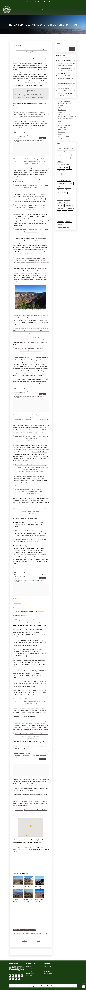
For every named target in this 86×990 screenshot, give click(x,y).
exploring (69, 170)
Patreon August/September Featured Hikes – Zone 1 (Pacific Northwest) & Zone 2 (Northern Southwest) (66, 93)
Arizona (14, 933)
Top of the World (70, 208)
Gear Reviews (62, 110)
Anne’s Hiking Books (30, 971)
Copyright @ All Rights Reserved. (43, 986)
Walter (60, 138)
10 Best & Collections (64, 101)
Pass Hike (66, 202)
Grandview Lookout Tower (39, 452)
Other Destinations (63, 127)
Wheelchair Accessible (62, 218)
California (72, 151)
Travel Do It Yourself (63, 136)
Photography (61, 132)
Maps (59, 121)
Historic (70, 183)
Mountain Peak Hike (62, 192)
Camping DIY (47, 971)
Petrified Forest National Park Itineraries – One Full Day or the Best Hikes (66, 78)
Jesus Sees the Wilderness (65, 119)
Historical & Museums (64, 114)
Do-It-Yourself (61, 170)
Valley (64, 211)
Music (59, 123)
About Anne (28, 966)
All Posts (26, 929)
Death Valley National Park (63, 164)
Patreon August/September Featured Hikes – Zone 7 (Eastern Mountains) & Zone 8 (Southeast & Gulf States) (66, 63)
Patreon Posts (62, 130)
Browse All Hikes (47, 966)
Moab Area (60, 189)
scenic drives (60, 208)
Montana (68, 189)
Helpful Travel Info (48, 973)
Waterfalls (68, 215)
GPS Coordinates (26, 933)
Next (38, 941)
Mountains (60, 196)
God (64, 174)
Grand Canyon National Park (37, 933)
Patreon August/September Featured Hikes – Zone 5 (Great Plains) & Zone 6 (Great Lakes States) (66, 71)
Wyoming (60, 224)
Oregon (59, 202)
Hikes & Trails (33, 929)
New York (60, 199)
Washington (60, 215)
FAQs (59, 108)
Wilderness (60, 221)
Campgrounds (61, 155)
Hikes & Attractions (62, 183)
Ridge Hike (60, 205)
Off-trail (45, 933)
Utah (59, 211)
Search (72, 48)
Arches (59, 148)
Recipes (60, 134)
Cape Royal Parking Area (39, 535)
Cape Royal (28, 125)
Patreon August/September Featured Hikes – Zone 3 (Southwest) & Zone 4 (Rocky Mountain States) (66, 86)
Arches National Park (68, 148)
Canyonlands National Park (63, 158)
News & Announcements (65, 125)
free (58, 174)
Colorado (60, 161)
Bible (65, 151)
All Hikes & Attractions (18, 929)
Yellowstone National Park (63, 227)
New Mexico (68, 196)
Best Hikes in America (48, 969)
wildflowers (68, 221)
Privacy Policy (29, 975)
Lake (65, 186)
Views (14, 935)
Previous (24, 941)
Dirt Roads (66, 167)
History (59, 186)
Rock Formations (69, 205)
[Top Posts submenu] (48, 9)
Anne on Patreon (30, 973)
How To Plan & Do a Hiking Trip (67, 116)
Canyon (18, 933)
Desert (21, 933)
